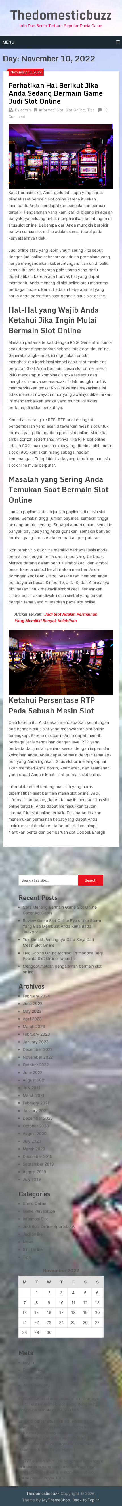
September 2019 (38, 1164)
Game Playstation (39, 1211)
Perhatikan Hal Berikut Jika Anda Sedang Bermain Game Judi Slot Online (56, 93)
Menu (8, 42)
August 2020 (35, 1133)
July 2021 (32, 1087)
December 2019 (37, 1156)
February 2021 (36, 1102)
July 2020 (32, 1141)
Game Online (34, 1203)
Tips (90, 110)
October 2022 (36, 1064)
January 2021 (35, 1110)
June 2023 (33, 1003)
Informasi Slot (51, 110)
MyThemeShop (56, 1500)
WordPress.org (36, 1385)
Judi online (33, 1234)
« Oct (23, 1340)
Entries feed (34, 1370)
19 (85, 1312)
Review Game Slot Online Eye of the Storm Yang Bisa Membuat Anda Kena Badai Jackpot (62, 926)
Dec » (37, 1340)
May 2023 (32, 1011)
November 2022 (38, 1057)
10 (61, 1302)
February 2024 (36, 995)
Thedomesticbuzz (61, 15)
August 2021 (34, 1080)
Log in (28, 1362)
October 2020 (36, 1125)
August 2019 (34, 1171)
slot (46, 1438)
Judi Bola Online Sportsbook (49, 1226)
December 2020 (38, 1118)
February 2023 (36, 1034)
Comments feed (37, 1377)
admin (25, 110)
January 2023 (36, 1041)
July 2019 (32, 1179)
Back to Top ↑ (86, 1500)
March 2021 (34, 1095)
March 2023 (34, 1026)
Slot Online (75, 110)
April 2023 (32, 1018)
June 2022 (32, 1072)
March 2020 (34, 1148)
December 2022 (37, 1049)
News (28, 1241)
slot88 (37, 1404)
